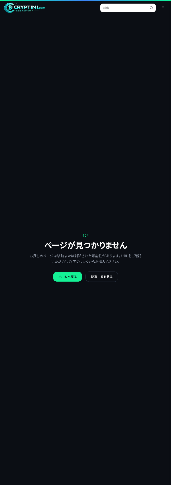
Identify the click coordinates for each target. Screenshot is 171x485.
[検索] (153, 8)
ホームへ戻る (68, 276)
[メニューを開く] (163, 7)
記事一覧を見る (101, 276)
